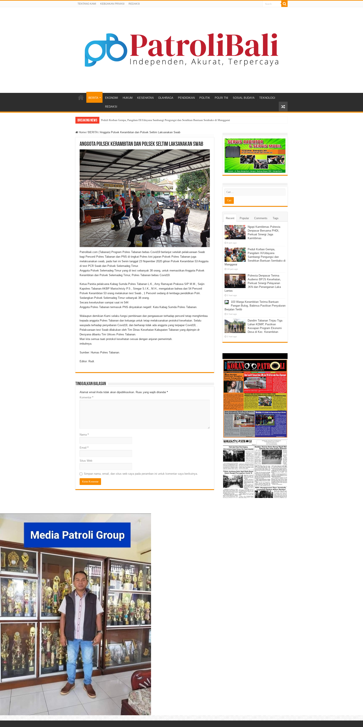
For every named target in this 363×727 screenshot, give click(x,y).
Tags (276, 218)
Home (82, 132)
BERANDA (80, 97)
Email (84, 447)
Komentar (86, 397)
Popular (244, 218)
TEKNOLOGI (267, 97)
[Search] (284, 4)
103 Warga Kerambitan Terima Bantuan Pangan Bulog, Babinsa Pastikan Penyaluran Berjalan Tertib (255, 305)
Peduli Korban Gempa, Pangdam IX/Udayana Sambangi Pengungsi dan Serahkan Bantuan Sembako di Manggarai (165, 120)
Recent (230, 218)
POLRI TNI (221, 97)
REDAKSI (134, 3)
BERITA (93, 97)
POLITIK (204, 97)
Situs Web (86, 460)
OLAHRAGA (165, 97)
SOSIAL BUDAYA (244, 97)
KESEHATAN (145, 97)
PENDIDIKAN (186, 97)
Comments (260, 218)
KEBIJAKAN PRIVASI (112, 3)
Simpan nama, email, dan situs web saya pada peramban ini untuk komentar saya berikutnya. (141, 473)
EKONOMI (111, 97)
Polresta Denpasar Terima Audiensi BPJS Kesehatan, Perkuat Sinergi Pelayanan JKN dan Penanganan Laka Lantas (253, 283)
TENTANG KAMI (87, 3)
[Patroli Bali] (181, 49)
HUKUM (128, 97)
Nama (84, 434)
